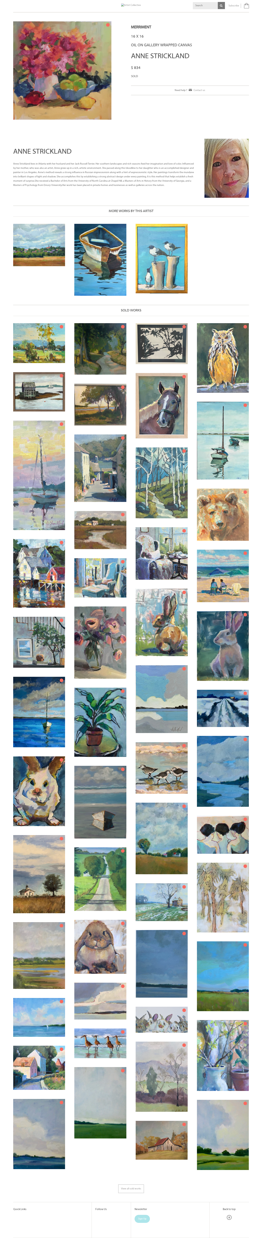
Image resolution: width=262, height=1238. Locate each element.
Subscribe (233, 5)
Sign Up (142, 1219)
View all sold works (131, 1188)
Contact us (199, 90)
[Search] (221, 5)
